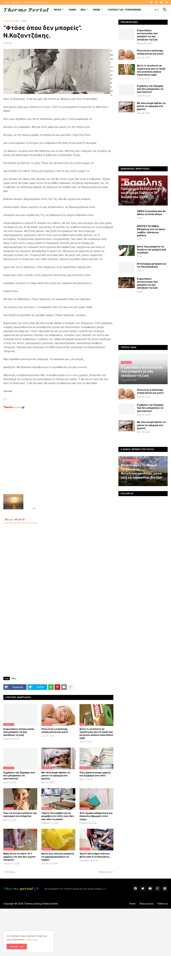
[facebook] (151, 2)
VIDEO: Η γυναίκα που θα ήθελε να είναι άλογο (151, 213)
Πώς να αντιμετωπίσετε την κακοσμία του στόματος (20, 814)
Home (6, 2)
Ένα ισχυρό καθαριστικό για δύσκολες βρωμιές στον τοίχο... (95, 816)
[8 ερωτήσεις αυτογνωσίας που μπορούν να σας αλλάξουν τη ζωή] (126, 34)
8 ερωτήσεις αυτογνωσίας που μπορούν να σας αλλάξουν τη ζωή (18, 731)
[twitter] (156, 2)
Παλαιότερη (105, 871)
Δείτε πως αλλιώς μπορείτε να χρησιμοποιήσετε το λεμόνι (57, 856)
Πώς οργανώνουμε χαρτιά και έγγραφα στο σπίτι (94, 774)
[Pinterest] (57, 687)
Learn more (32, 939)
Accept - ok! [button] (17, 946)
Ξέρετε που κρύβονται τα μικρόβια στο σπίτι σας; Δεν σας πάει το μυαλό (57, 816)
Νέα (24, 21)
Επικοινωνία (146, 903)
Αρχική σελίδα (11, 21)
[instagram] (157, 888)
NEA (83, 9)
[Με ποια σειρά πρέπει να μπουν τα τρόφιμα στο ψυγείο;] (126, 107)
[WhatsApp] (51, 687)
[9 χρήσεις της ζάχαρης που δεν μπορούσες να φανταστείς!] (126, 89)
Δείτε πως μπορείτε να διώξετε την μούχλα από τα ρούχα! (151, 249)
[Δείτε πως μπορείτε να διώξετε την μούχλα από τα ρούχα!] (126, 250)
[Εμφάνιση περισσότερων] (70, 687)
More (96, 9)
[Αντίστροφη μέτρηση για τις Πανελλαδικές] (126, 267)
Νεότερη (10, 871)
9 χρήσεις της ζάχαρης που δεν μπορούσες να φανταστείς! (19, 775)
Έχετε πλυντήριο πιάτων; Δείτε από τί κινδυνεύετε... (95, 855)
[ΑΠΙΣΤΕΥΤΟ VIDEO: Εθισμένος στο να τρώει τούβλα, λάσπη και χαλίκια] (126, 230)
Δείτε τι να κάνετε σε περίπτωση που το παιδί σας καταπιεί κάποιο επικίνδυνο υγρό (96, 733)
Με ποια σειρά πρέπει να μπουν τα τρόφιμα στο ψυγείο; (55, 775)
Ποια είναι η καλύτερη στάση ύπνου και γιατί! (54, 730)
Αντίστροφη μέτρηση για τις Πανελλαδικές (151, 265)
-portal (14, 407)
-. (14, 519)
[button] (156, 9)
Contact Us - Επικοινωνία (35, 2)
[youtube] (161, 2)
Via (5, 399)
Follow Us (162, 903)
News (57, 9)
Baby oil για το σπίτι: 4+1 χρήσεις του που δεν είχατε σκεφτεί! (19, 856)
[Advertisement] (61, 459)
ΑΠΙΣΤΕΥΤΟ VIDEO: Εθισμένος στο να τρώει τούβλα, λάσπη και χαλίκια (151, 231)
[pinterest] (167, 2)
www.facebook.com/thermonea (20, 522)
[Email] (64, 687)
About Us (16, 2)
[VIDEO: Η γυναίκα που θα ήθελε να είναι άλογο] (126, 215)
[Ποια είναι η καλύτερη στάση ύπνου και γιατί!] (126, 54)
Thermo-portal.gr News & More (41, 903)
